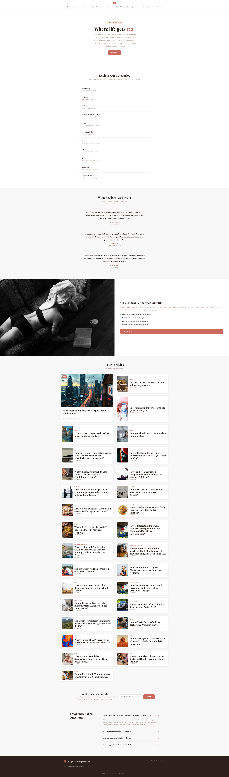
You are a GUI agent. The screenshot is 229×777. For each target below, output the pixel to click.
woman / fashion (157, 7)
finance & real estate (102, 7)
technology (146, 7)
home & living (120, 7)
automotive (75, 7)
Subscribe (149, 696)
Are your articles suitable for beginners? (117, 738)
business (84, 7)
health (112, 7)
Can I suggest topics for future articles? (117, 745)
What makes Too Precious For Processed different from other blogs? (127, 715)
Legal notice (155, 761)
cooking (91, 7)
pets (133, 7)
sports (139, 7)
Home (68, 7)
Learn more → (127, 331)
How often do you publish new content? (117, 731)
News (128, 7)
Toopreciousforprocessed (79, 761)
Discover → (114, 52)
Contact (163, 761)
